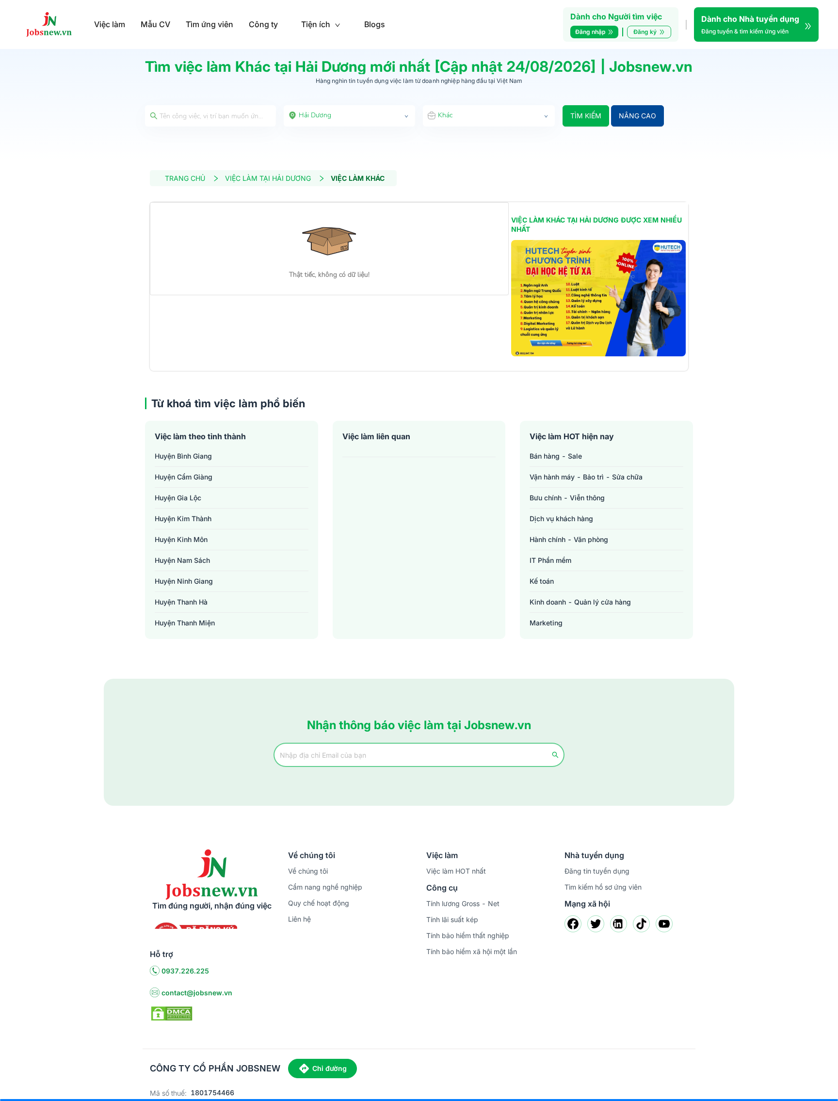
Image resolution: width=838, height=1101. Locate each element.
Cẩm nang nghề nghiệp (325, 887)
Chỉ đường (329, 1068)
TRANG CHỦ (185, 178)
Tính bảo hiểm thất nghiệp (467, 935)
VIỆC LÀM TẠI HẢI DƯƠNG (268, 178)
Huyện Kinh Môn (181, 539)
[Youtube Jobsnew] (664, 923)
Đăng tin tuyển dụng (596, 871)
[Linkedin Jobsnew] (618, 923)
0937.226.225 (185, 971)
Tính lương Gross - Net (463, 903)
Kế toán (542, 581)
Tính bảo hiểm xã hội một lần (471, 951)
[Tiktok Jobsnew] (641, 923)
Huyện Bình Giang (183, 456)
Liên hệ (299, 919)
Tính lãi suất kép (452, 919)
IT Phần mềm (550, 560)
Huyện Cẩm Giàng (183, 477)
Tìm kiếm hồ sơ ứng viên (603, 887)
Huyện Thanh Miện (185, 623)
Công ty (263, 24)
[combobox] (350, 116)
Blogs (374, 24)
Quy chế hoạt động (318, 903)
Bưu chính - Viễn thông (567, 498)
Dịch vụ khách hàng (561, 518)
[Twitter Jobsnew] (595, 923)
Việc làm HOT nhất (456, 871)
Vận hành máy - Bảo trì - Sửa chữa (586, 477)
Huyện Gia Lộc (178, 498)
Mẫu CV (155, 24)
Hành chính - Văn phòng (569, 539)
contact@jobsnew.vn (196, 993)
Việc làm (109, 24)
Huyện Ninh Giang (184, 581)
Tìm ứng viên (209, 24)
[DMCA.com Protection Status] (171, 1013)
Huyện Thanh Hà (181, 602)
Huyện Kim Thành (183, 518)
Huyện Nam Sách (182, 560)
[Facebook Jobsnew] (572, 923)
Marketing (546, 623)
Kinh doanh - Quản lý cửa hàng (580, 602)
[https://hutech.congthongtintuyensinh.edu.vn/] (598, 298)
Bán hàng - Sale (556, 456)
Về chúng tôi (308, 871)
